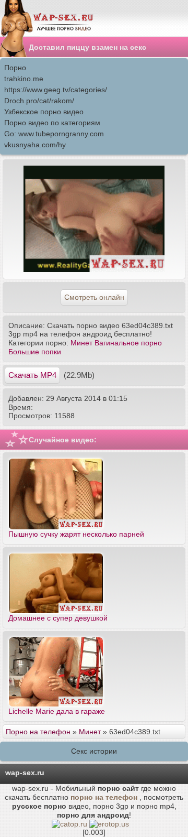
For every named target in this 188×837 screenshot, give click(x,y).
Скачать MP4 (32, 375)
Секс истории (94, 751)
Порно (15, 67)
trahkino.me (23, 78)
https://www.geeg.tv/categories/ (55, 89)
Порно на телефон (38, 731)
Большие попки (34, 351)
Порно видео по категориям (52, 122)
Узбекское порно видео (44, 111)
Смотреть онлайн (94, 297)
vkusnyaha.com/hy (35, 144)
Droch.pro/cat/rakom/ (39, 100)
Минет (81, 343)
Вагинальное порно (128, 343)
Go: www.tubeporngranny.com (54, 133)
